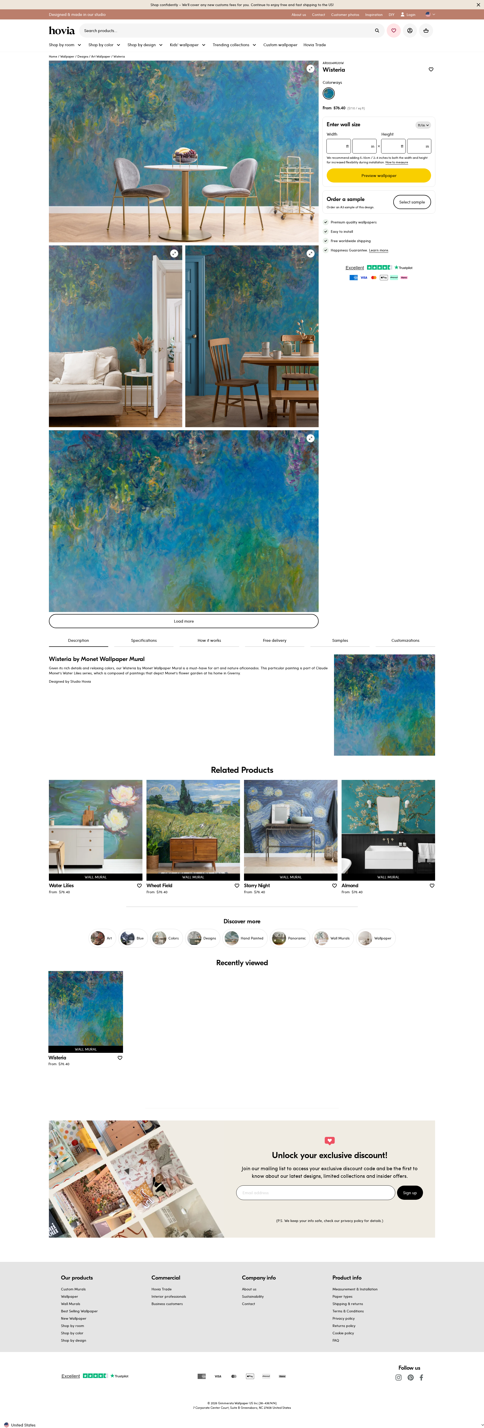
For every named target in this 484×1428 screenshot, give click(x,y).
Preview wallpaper (379, 175)
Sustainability (253, 1296)
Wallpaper (67, 56)
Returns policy (343, 1325)
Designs (82, 56)
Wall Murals (70, 1303)
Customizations (405, 640)
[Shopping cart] (426, 30)
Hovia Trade (162, 1289)
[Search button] (377, 30)
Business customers (167, 1303)
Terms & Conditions (348, 1311)
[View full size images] (311, 69)
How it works (209, 640)
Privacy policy (343, 1318)
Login (411, 14)
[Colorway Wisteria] (329, 93)
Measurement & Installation (355, 1289)
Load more (184, 621)
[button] (428, 14)
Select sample (412, 202)
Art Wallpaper (100, 56)
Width (350, 140)
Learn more (378, 250)
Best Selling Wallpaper (79, 1311)
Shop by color (72, 1333)
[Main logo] (63, 30)
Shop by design (73, 1340)
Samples (340, 640)
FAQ (335, 1340)
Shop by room (72, 1325)
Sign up (410, 1192)
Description (78, 640)
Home (53, 56)
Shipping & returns (347, 1303)
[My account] (410, 30)
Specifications (144, 640)
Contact (248, 1303)
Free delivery (274, 640)
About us (249, 1289)
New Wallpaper (73, 1318)
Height (405, 140)
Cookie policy (343, 1333)
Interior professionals (169, 1296)
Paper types (342, 1296)
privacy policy (352, 1220)
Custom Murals (73, 1289)
